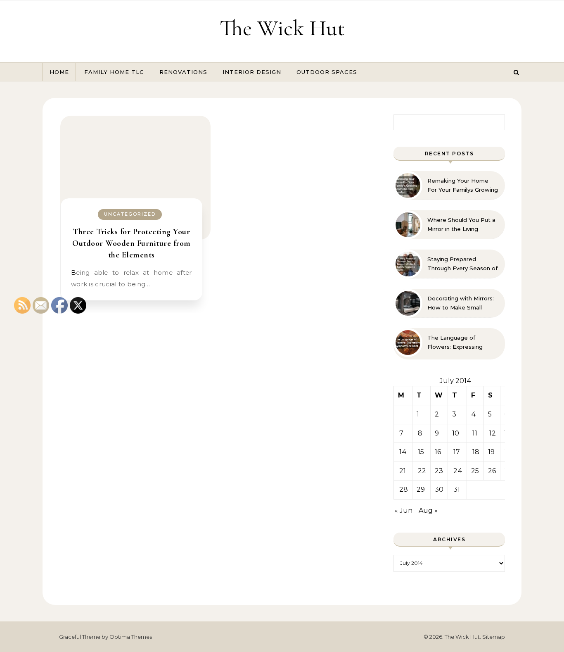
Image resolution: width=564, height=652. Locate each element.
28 (403, 489)
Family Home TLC (114, 72)
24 (457, 471)
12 (492, 433)
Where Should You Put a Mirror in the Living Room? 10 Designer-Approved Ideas (461, 225)
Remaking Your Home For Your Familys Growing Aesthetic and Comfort (462, 185)
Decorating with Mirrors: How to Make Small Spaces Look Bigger (460, 303)
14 (403, 452)
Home (59, 72)
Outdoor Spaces (326, 72)
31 (456, 489)
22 (422, 471)
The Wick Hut (282, 27)
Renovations (183, 72)
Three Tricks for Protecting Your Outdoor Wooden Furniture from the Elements (131, 243)
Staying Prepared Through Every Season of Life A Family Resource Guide (462, 264)
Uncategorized (130, 214)
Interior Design (252, 72)
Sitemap (493, 636)
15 (421, 452)
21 (402, 471)
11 (474, 433)
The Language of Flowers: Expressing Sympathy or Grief (455, 342)
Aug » (428, 510)
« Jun (403, 510)
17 (456, 452)
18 (475, 452)
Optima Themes (130, 636)
